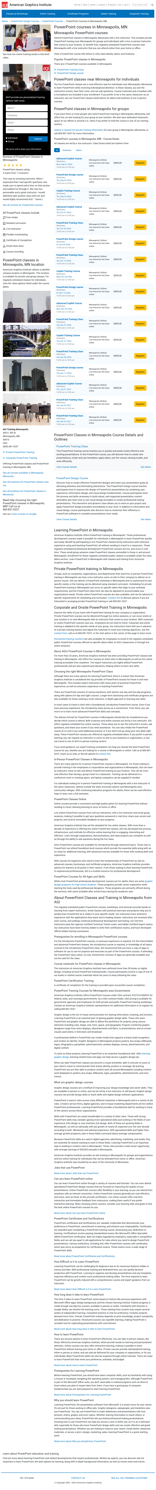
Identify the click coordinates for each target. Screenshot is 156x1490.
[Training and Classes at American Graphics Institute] (5, 5)
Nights (79, 150)
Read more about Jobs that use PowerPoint (76, 1173)
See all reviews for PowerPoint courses (23, 205)
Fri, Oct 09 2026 (63, 244)
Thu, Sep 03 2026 (63, 180)
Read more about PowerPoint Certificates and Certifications (84, 1256)
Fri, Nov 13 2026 (63, 293)
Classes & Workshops (17, 13)
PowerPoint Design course (70, 73)
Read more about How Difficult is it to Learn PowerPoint (82, 1289)
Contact (93, 5)
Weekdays (67, 150)
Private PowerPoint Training (20, 452)
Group (11, 141)
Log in (126, 5)
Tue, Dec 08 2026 (63, 357)
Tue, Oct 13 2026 (63, 261)
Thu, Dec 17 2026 (63, 373)
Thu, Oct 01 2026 (63, 212)
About (85, 5)
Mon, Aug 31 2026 (64, 164)
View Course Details (66, 467)
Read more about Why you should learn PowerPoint (80, 1441)
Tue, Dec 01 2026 (63, 325)
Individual (13, 138)
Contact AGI (114, 597)
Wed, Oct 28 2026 (64, 277)
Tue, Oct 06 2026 (63, 228)
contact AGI (105, 753)
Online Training (47, 13)
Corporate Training (139, 13)
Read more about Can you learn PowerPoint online (79, 1213)
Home (5, 21)
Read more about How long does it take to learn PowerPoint (84, 1329)
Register (140, 163)
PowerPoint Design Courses (25, 21)
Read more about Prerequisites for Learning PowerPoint (82, 1394)
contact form (60, 633)
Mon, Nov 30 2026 (64, 309)
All (57, 150)
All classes (112, 5)
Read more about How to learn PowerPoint (76, 1365)
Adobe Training (108, 13)
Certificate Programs (78, 13)
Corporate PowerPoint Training (21, 458)
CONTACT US (78, 1478)
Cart (119, 5)
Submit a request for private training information (78, 130)
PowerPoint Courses (52, 21)
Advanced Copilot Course (69, 158)
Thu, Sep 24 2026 (63, 196)
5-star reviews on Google (23, 514)
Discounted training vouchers (69, 639)
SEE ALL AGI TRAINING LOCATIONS (129, 1478)
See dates (146, 467)
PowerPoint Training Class (70, 69)
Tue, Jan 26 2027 (63, 405)
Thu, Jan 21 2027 (63, 389)
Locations (101, 5)
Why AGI (77, 5)
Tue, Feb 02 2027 (63, 421)
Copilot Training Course (68, 190)
